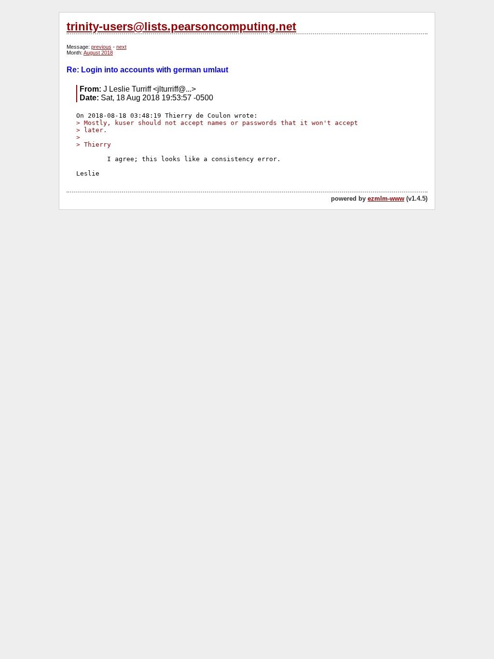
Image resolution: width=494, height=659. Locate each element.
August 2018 (98, 52)
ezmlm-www (386, 198)
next (121, 47)
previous (101, 47)
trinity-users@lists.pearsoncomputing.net (181, 26)
